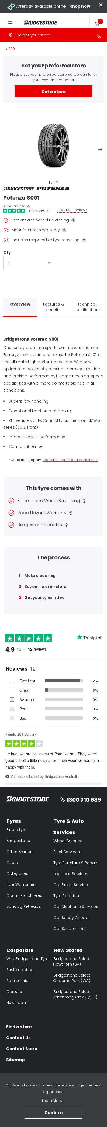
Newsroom (16, 1002)
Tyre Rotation (66, 895)
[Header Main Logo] (37, 22)
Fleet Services (67, 852)
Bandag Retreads (23, 906)
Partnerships (18, 980)
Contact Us (18, 1038)
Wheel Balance (68, 841)
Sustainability (19, 969)
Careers (14, 991)
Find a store (19, 1027)
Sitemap (15, 1060)
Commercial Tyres (24, 895)
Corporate (20, 950)
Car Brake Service (71, 884)
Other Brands (19, 851)
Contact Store (21, 1049)
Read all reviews (72, 209)
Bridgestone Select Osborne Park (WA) (71, 977)
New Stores (68, 950)
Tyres (13, 821)
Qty (6, 252)
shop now (80, 6)
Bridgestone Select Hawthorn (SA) (71, 961)
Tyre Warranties (21, 884)
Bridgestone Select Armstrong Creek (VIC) (75, 994)
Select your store (33, 35)
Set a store (54, 92)
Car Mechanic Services (76, 906)
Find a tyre (16, 829)
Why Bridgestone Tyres (28, 958)
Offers (12, 862)
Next (100, 149)
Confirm (53, 1112)
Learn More (52, 1100)
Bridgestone (18, 840)
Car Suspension (69, 928)
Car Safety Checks (71, 917)
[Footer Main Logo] (28, 800)
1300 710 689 (84, 800)
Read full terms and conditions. (70, 459)
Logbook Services (71, 873)
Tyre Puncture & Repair (75, 863)
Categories (17, 873)
